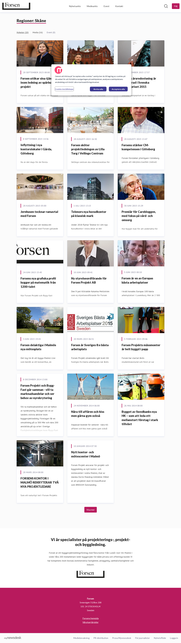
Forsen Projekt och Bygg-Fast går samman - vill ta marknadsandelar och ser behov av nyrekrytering (38, 392)
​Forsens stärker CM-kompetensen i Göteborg (138, 147)
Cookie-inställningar (64, 89)
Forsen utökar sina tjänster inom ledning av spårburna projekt (39, 82)
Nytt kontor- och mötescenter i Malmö (85, 454)
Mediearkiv (92, 6)
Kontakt (119, 6)
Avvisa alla (98, 89)
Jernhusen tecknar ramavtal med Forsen (39, 214)
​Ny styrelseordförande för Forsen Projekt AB (89, 280)
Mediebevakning (81, 638)
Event (106, 6)
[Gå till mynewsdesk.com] (13, 638)
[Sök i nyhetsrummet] (166, 6)
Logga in (174, 638)
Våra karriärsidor (90, 622)
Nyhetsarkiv (75, 6)
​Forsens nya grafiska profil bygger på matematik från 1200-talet (38, 282)
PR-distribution (100, 638)
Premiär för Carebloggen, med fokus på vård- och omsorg (139, 216)
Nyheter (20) (23, 32)
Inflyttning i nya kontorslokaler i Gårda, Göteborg (36, 149)
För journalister (142, 638)
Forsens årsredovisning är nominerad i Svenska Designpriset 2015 (139, 82)
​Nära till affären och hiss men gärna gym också (87, 414)
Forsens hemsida (90, 618)
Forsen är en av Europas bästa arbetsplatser (137, 280)
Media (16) (38, 32)
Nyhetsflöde (160, 638)
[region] (91, 80)
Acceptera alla (118, 89)
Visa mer (90, 509)
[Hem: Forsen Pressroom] (16, 6)
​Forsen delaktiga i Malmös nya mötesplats (38, 347)
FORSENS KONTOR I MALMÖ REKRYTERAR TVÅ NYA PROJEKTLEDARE (40, 482)
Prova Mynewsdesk (121, 638)
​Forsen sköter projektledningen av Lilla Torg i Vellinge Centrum (88, 149)
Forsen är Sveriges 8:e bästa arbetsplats (90, 347)
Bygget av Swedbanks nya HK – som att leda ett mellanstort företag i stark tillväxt (140, 418)
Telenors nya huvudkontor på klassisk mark (88, 214)
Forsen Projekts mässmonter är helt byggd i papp (141, 347)
